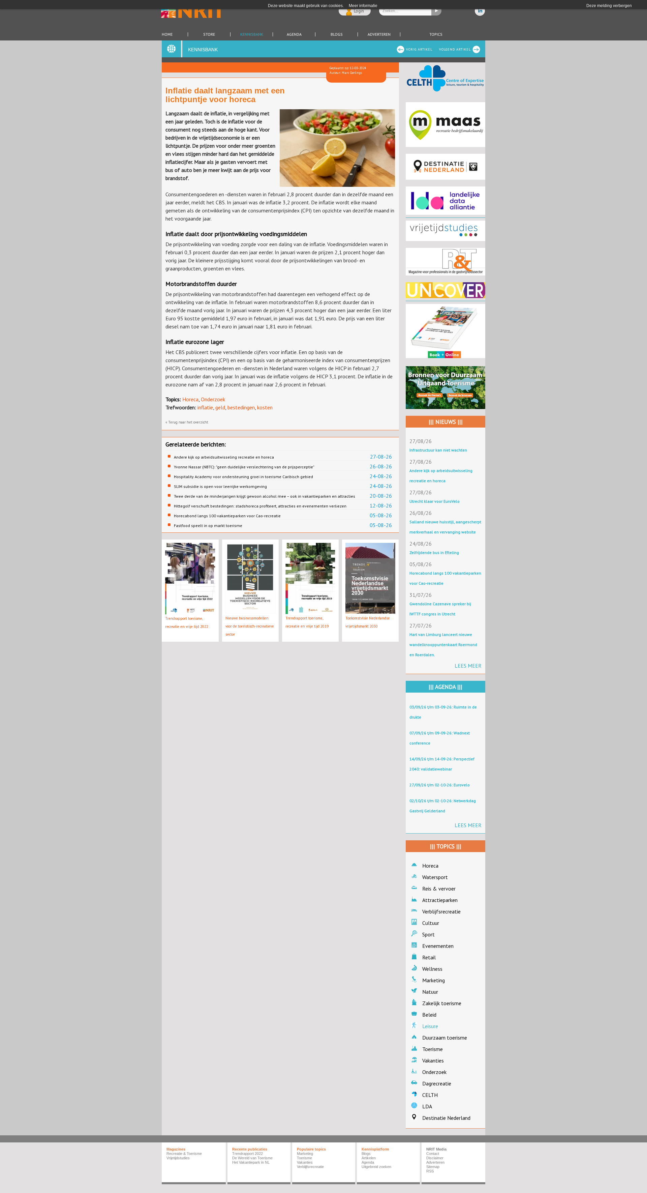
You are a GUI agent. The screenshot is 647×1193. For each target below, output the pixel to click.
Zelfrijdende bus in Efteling (434, 552)
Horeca (190, 399)
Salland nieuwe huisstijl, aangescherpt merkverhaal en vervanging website (445, 526)
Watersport (435, 877)
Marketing (433, 980)
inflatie (205, 407)
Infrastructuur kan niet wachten (438, 450)
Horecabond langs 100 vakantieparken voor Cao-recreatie (227, 515)
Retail (429, 957)
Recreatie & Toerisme (184, 1154)
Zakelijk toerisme (441, 1003)
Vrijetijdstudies (178, 1158)
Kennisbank (251, 34)
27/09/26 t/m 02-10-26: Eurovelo (439, 784)
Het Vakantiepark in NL (251, 1162)
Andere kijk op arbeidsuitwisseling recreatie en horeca (224, 457)
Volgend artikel (455, 49)
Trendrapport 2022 (247, 1154)
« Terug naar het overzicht (186, 422)
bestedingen (241, 407)
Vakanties (433, 1060)
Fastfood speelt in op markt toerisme (208, 525)
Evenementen (438, 945)
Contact (432, 1154)
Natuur (430, 991)
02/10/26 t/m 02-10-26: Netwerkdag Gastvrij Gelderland (442, 805)
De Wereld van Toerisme (252, 1158)
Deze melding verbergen (609, 5)
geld (220, 407)
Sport (428, 934)
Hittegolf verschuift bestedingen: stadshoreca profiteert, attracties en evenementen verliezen (260, 505)
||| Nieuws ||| (446, 422)
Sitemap (432, 1167)
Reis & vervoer (439, 888)
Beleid (429, 1014)
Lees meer (468, 665)
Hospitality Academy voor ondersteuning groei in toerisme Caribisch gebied (243, 476)
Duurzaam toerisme (444, 1037)
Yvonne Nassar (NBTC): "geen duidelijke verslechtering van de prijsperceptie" (244, 466)
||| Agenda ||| (445, 687)
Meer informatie (363, 5)
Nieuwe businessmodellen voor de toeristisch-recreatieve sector (249, 626)
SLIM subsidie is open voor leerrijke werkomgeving (220, 486)
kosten (265, 407)
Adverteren (379, 34)
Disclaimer (434, 1158)
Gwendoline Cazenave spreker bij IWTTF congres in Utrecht (440, 608)
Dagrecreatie (436, 1083)
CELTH (430, 1095)
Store (209, 34)
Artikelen (369, 1158)
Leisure (430, 1026)
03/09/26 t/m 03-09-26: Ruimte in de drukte (443, 712)
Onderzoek (213, 399)
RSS (430, 1171)
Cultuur (430, 923)
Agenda (294, 34)
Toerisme (432, 1049)
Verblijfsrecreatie (441, 911)
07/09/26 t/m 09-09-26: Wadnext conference (439, 738)
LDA (427, 1106)
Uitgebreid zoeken (376, 1167)
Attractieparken (440, 900)
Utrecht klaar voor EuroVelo (434, 501)
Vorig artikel (419, 49)
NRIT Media (436, 1149)
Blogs (337, 34)
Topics (435, 34)
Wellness (432, 968)
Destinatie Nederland (446, 1117)
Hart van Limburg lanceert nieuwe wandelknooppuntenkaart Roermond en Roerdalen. (443, 644)
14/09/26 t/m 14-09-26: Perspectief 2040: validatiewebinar (441, 764)
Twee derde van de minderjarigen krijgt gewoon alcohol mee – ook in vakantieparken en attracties (264, 496)
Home (167, 34)
